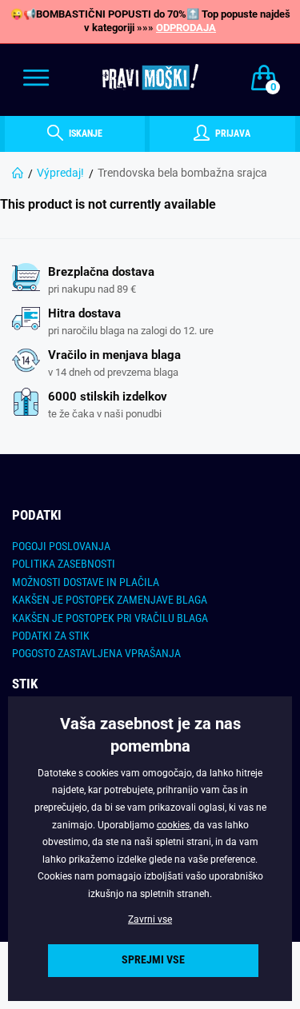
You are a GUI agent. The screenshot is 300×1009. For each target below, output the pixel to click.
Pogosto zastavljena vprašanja (96, 653)
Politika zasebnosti (63, 563)
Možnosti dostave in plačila (85, 582)
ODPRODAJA (186, 28)
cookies (173, 825)
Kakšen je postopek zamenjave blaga (109, 599)
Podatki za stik (51, 635)
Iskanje (84, 133)
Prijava (231, 133)
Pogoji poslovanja (61, 546)
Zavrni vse (150, 919)
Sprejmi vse (153, 960)
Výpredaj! (60, 172)
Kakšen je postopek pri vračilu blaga (110, 618)
